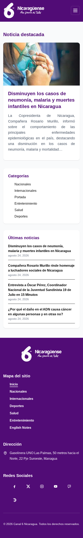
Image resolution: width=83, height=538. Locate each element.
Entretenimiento (26, 203)
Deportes (21, 216)
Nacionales (23, 184)
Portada (20, 197)
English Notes (20, 427)
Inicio (14, 384)
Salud (19, 210)
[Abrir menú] (75, 10)
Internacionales (25, 190)
